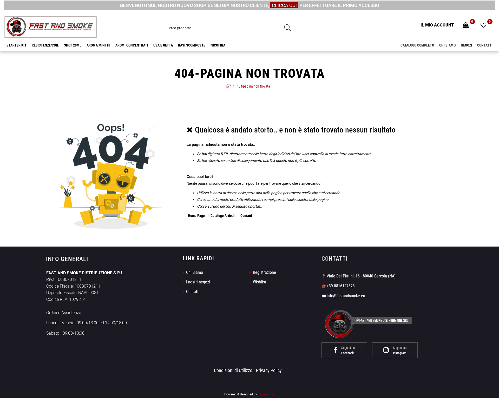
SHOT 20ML (72, 45)
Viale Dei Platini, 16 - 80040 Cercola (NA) (361, 276)
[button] (288, 28)
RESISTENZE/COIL (45, 45)
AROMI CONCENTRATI (131, 45)
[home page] (228, 86)
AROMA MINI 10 (98, 45)
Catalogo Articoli (223, 216)
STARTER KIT (16, 45)
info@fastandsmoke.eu (346, 295)
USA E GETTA (163, 45)
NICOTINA (218, 45)
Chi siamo (447, 45)
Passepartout (266, 394)
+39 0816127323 (341, 285)
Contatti (485, 45)
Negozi (466, 45)
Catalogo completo (417, 45)
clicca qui (284, 5)
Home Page (197, 216)
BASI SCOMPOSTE (191, 45)
